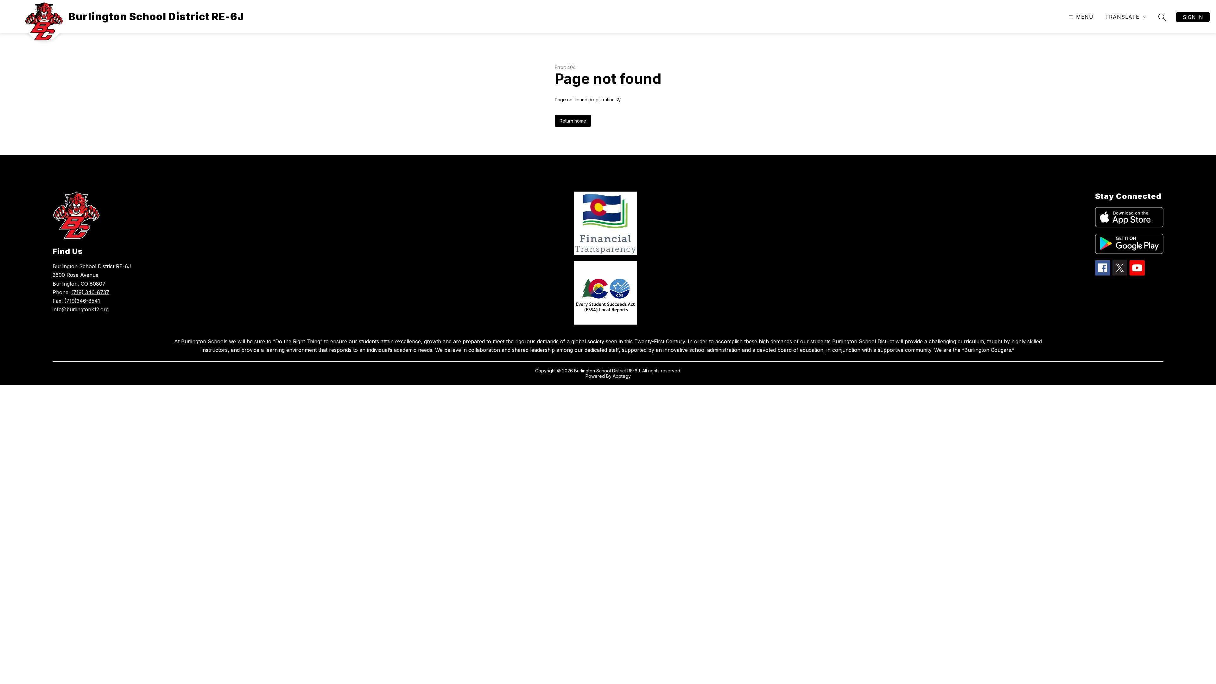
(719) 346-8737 (90, 292)
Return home (573, 121)
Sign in (1193, 17)
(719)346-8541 (82, 301)
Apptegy (622, 376)
